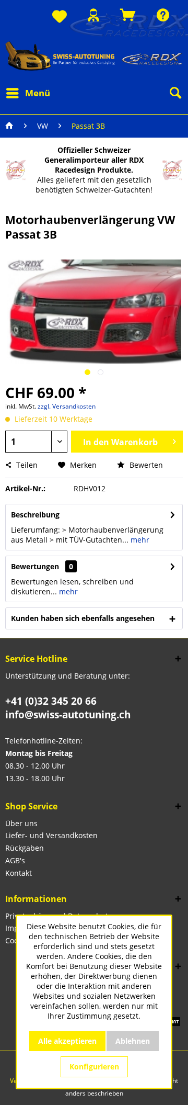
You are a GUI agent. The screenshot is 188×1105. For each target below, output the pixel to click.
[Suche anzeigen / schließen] (174, 93)
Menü (37, 93)
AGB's (15, 860)
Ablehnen (132, 1041)
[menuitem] (59, 17)
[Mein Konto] (93, 14)
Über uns (21, 823)
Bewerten (145, 465)
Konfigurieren (94, 1067)
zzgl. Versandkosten (67, 406)
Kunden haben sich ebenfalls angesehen (83, 618)
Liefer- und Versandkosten (51, 835)
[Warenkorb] (128, 14)
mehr (138, 540)
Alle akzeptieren (67, 1041)
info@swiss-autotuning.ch (68, 714)
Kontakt (18, 873)
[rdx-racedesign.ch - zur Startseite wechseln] (94, 55)
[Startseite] (9, 126)
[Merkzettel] (59, 17)
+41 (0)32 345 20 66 (51, 701)
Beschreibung (35, 515)
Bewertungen (35, 566)
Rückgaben (24, 848)
